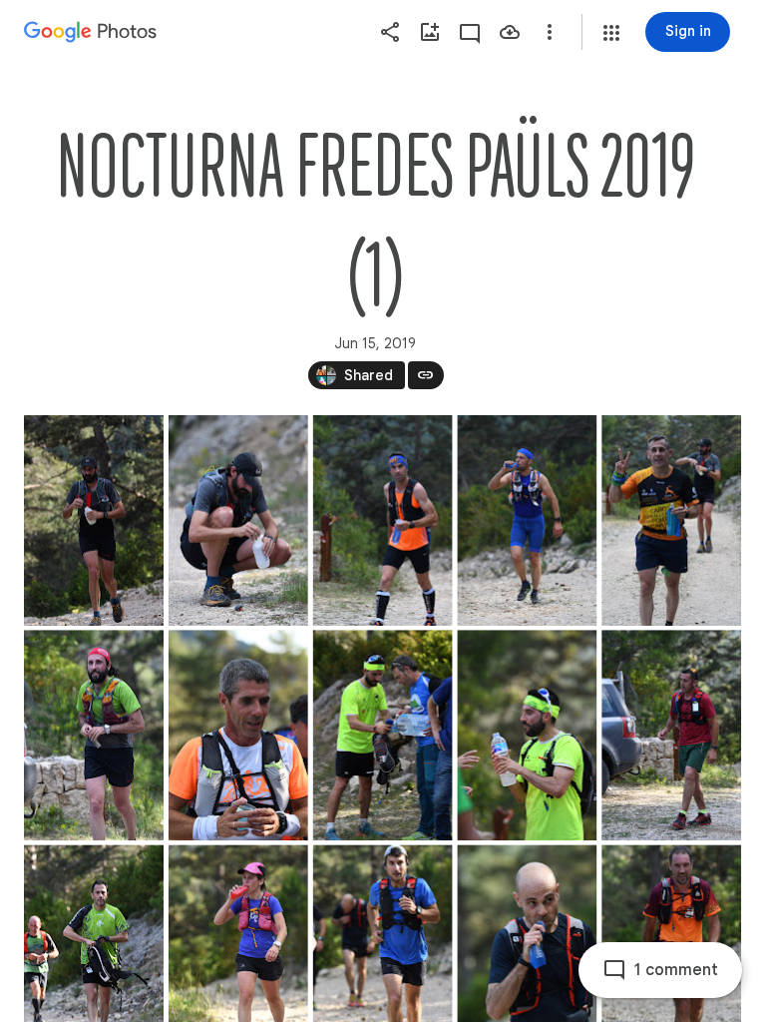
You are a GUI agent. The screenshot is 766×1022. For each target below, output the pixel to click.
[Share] (390, 32)
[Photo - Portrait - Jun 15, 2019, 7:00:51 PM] (238, 735)
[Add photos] (430, 32)
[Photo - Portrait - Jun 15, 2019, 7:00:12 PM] (94, 735)
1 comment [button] (676, 970)
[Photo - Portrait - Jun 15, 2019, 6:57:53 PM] (383, 520)
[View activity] (470, 32)
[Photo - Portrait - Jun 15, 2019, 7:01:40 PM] (383, 735)
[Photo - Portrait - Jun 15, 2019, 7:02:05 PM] (526, 735)
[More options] (550, 32)
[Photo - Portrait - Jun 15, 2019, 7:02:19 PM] (671, 735)
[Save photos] (510, 32)
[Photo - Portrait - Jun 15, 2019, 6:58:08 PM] (671, 520)
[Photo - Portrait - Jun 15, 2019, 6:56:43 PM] (94, 520)
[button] (611, 33)
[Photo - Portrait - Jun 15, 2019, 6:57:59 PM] (526, 520)
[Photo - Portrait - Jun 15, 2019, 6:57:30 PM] (238, 520)
